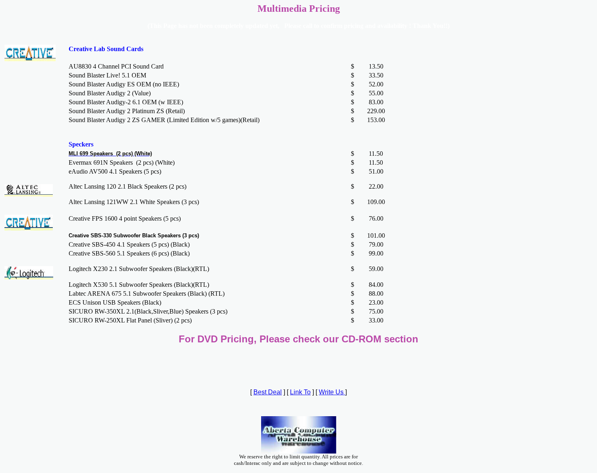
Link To (300, 392)
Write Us (332, 392)
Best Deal (267, 392)
